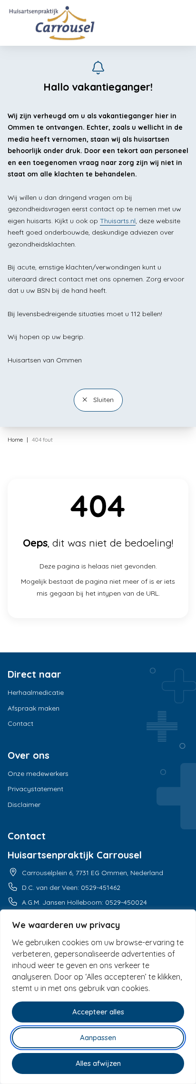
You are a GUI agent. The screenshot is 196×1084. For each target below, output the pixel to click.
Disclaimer (24, 804)
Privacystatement (35, 789)
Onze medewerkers (38, 773)
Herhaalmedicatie (36, 692)
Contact (20, 723)
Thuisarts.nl (118, 221)
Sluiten (102, 399)
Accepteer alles (98, 1011)
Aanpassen (98, 1037)
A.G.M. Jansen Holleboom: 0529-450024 (84, 902)
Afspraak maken (33, 708)
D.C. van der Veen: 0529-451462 (71, 887)
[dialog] (98, 996)
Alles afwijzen (98, 1063)
